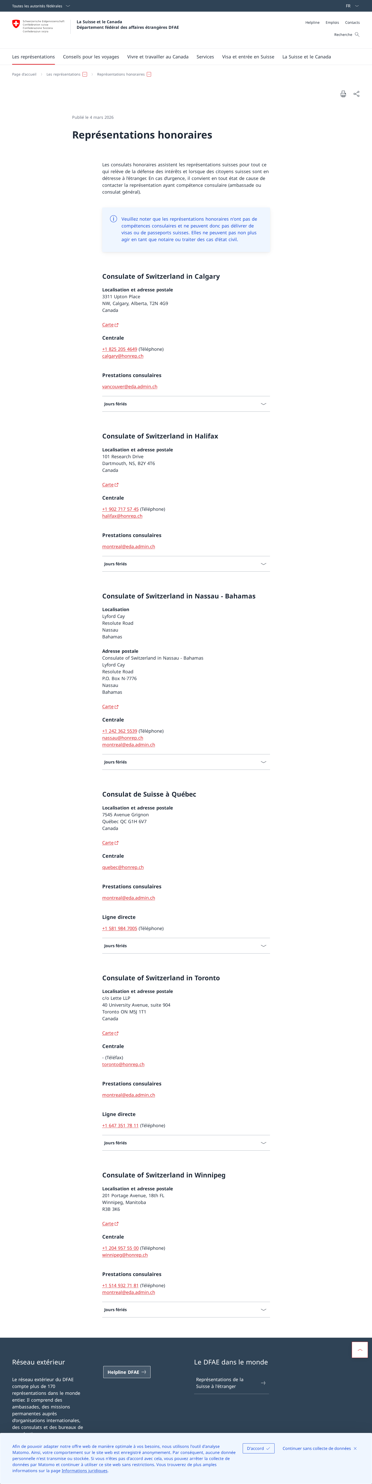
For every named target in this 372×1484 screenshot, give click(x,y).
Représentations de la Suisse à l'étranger (219, 1382)
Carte (108, 324)
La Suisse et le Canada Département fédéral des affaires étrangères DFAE (128, 24)
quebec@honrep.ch (123, 867)
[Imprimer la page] (343, 94)
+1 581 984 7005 (119, 928)
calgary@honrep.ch (122, 356)
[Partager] (356, 94)
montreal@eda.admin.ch (128, 546)
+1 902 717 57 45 (120, 509)
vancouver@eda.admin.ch (129, 386)
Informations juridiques (85, 1470)
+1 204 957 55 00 (120, 1248)
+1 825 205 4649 (119, 349)
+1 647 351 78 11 (120, 1125)
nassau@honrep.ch (122, 738)
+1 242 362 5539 (119, 731)
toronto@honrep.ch (123, 1064)
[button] (33, 57)
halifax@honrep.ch (122, 516)
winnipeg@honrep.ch (125, 1255)
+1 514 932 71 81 (120, 1285)
